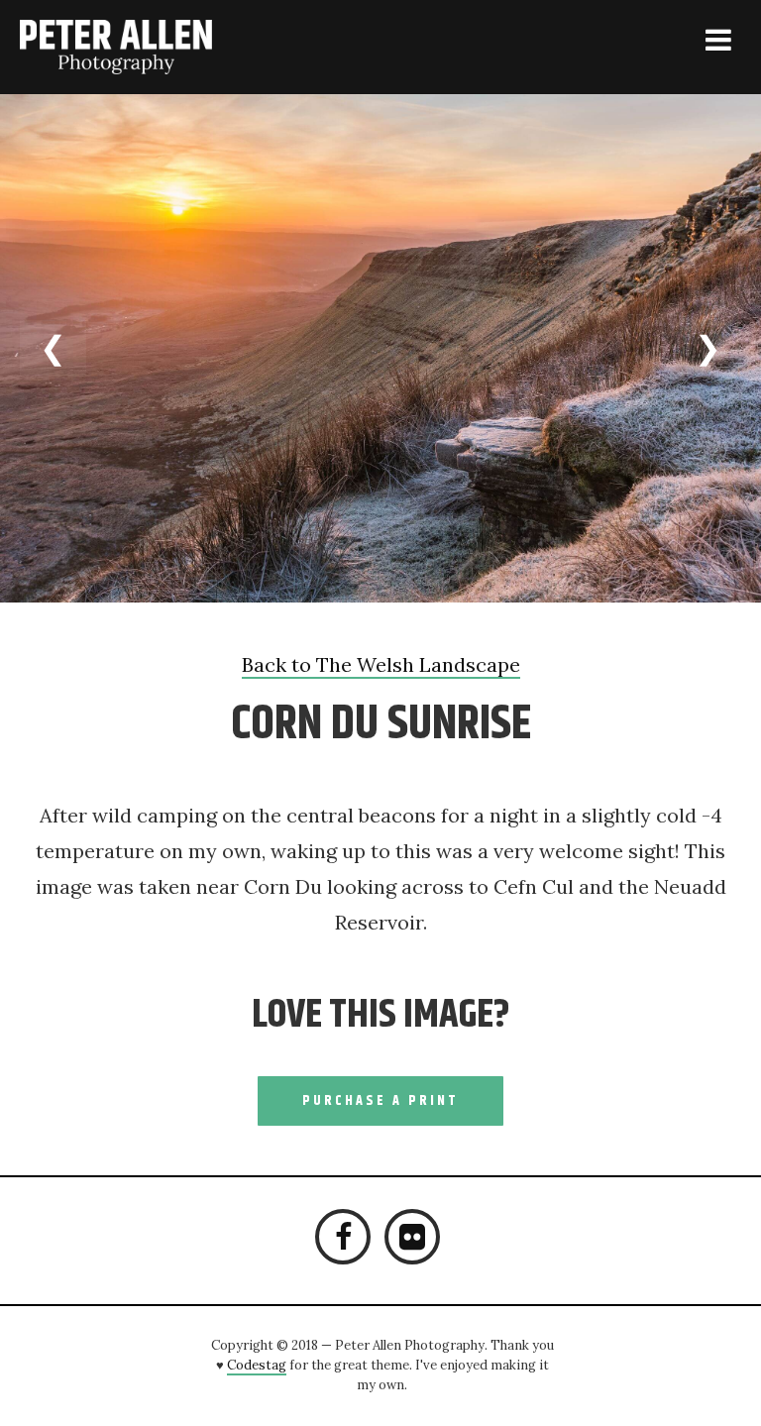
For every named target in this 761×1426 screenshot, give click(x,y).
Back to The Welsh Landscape (381, 664)
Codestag (256, 1365)
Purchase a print (380, 1101)
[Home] (141, 47)
